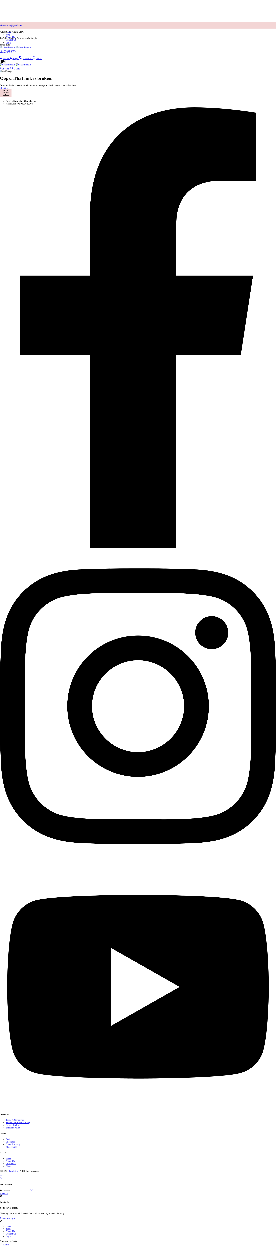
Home (8, 32)
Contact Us (11, 40)
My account (11, 1147)
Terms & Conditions (15, 1120)
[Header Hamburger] (3, 61)
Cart (8, 1139)
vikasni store (13, 1171)
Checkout (10, 1142)
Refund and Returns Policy (18, 1122)
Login (8, 42)
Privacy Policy (12, 1125)
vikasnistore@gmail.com (11, 25)
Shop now (4, 88)
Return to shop (7, 1218)
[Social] (138, 547)
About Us (10, 37)
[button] (26, 58)
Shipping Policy (13, 1127)
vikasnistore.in (6, 52)
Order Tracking (13, 1144)
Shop (8, 34)
